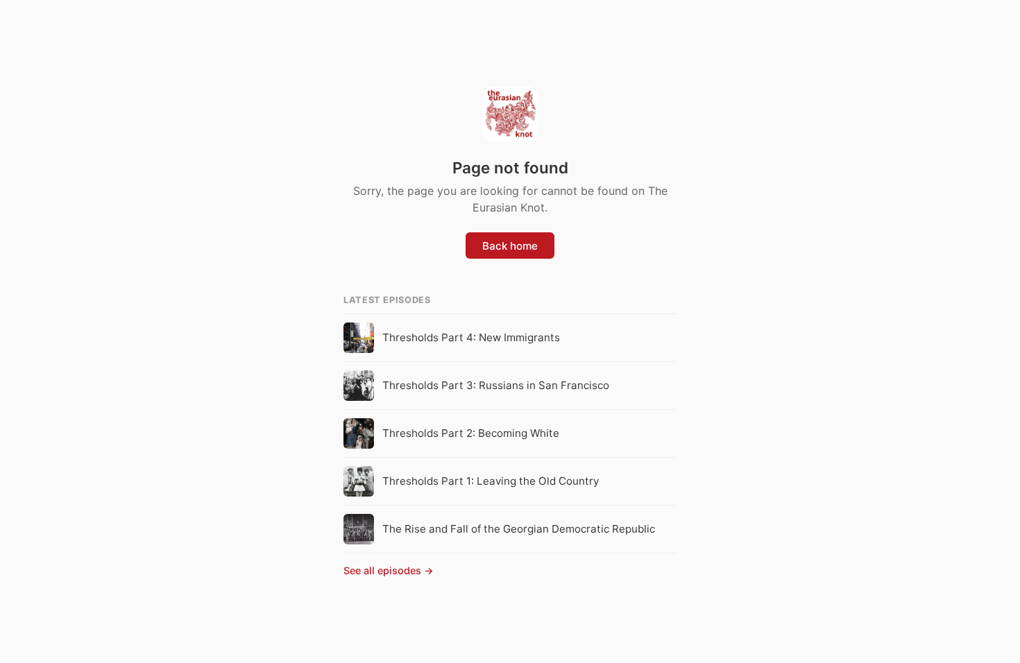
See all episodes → (388, 570)
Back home (510, 245)
